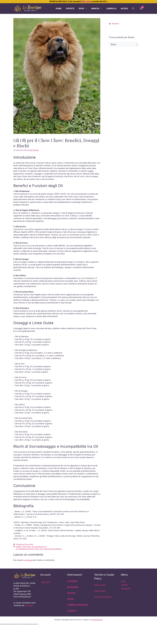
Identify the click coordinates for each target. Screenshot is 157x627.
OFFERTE (71, 593)
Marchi (95, 8)
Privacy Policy (100, 585)
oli (46, 547)
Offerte (70, 8)
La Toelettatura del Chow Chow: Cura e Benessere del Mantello (39, 549)
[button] (133, 8)
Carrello (111, 8)
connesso (28, 560)
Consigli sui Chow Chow (24, 544)
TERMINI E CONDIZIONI (77, 605)
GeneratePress (97, 620)
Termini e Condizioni (102, 597)
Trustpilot (29, 605)
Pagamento (126, 588)
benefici (19, 547)
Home (59, 8)
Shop (81, 8)
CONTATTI (72, 611)
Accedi (124, 8)
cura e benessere (38, 547)
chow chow (26, 547)
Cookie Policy (100, 591)
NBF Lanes (86, 1)
